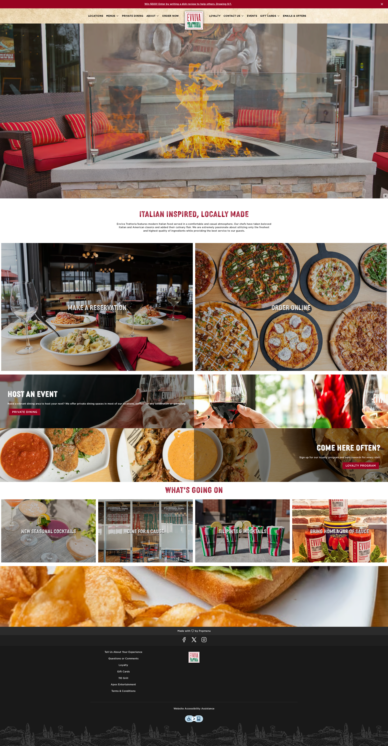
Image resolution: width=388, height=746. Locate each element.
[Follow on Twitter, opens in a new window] (194, 640)
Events (252, 16)
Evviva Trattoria (194, 657)
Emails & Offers (294, 16)
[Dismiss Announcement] (382, 4)
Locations (95, 16)
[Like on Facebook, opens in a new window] (184, 640)
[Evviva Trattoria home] (194, 20)
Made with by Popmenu (106, 631)
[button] (112, 16)
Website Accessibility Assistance (194, 708)
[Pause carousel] (385, 196)
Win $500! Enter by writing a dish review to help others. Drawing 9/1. (188, 4)
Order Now (170, 16)
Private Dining (132, 16)
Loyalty (215, 16)
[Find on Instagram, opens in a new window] (204, 640)
